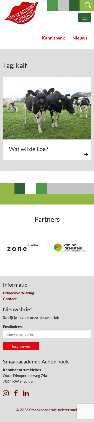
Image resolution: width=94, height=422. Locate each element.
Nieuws (80, 37)
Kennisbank (53, 37)
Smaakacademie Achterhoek (53, 409)
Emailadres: (13, 326)
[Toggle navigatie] (84, 17)
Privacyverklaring (18, 292)
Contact (10, 298)
